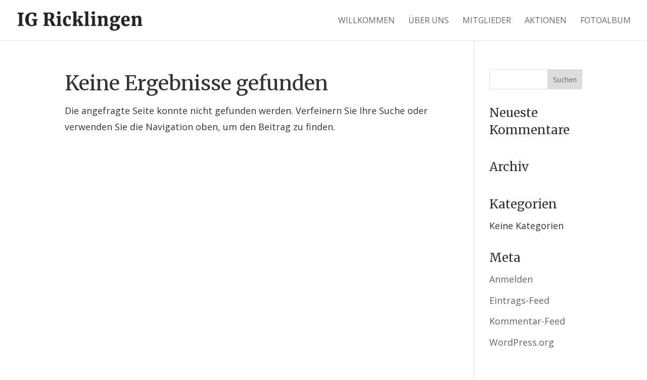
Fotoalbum (605, 21)
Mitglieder (487, 21)
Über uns (428, 21)
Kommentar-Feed (527, 321)
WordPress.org (521, 342)
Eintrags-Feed (519, 300)
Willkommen (366, 21)
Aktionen (546, 21)
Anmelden (511, 279)
